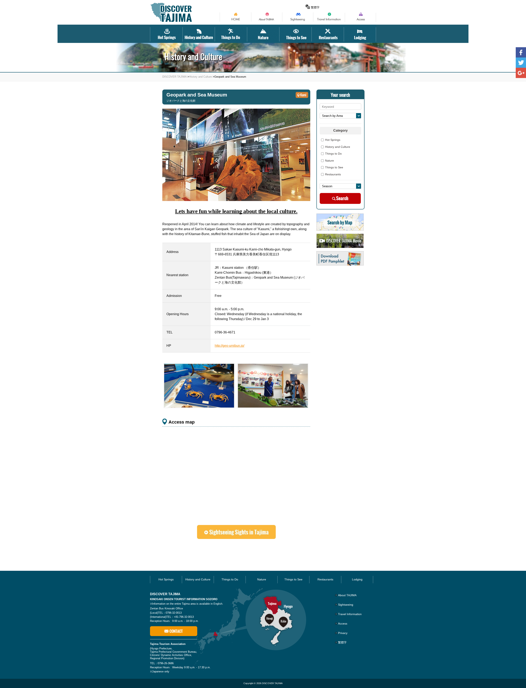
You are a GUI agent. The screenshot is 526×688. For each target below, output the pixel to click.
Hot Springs (332, 140)
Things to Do (333, 153)
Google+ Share (521, 73)
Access (342, 623)
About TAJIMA (347, 595)
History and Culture (200, 76)
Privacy (342, 633)
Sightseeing (345, 604)
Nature (329, 160)
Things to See (334, 167)
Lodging (357, 579)
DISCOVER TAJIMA (174, 76)
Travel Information (350, 614)
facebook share (521, 52)
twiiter (521, 62)
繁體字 (315, 7)
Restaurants (333, 174)
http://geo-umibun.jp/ (229, 345)
